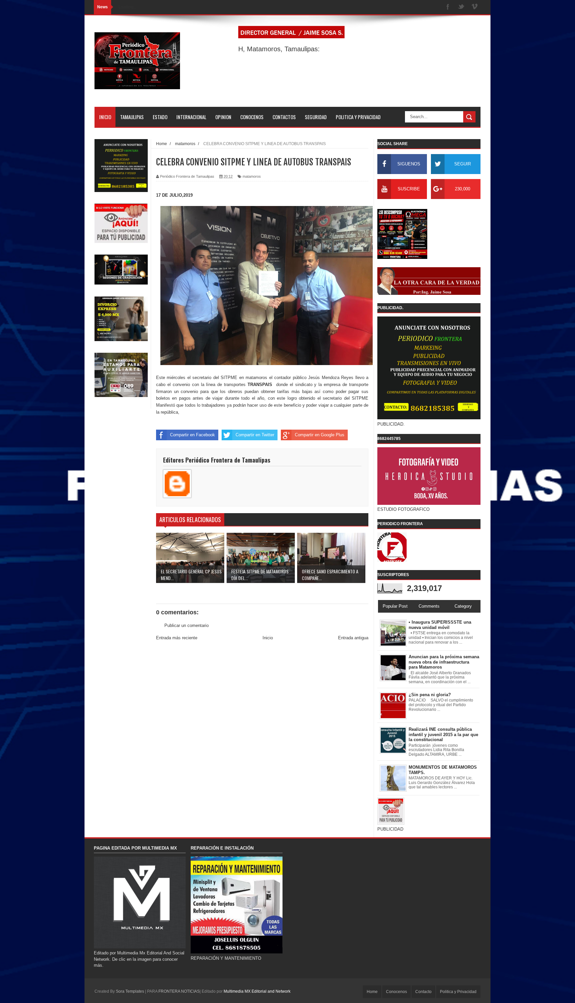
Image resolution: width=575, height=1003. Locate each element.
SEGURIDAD (316, 116)
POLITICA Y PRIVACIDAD (358, 116)
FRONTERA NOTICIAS (179, 991)
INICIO (105, 116)
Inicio (268, 637)
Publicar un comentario (186, 625)
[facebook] (448, 7)
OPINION (223, 116)
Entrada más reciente (176, 637)
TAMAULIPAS (132, 116)
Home (372, 991)
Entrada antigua (353, 637)
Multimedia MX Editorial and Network (257, 991)
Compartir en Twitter (255, 434)
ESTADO (160, 116)
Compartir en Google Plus (319, 434)
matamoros (252, 176)
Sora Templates (130, 991)
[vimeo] (474, 7)
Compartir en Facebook (192, 434)
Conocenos (396, 991)
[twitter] (461, 7)
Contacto (423, 991)
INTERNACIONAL (191, 116)
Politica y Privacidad (458, 991)
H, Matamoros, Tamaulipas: (279, 49)
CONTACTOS (284, 116)
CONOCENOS (252, 116)
